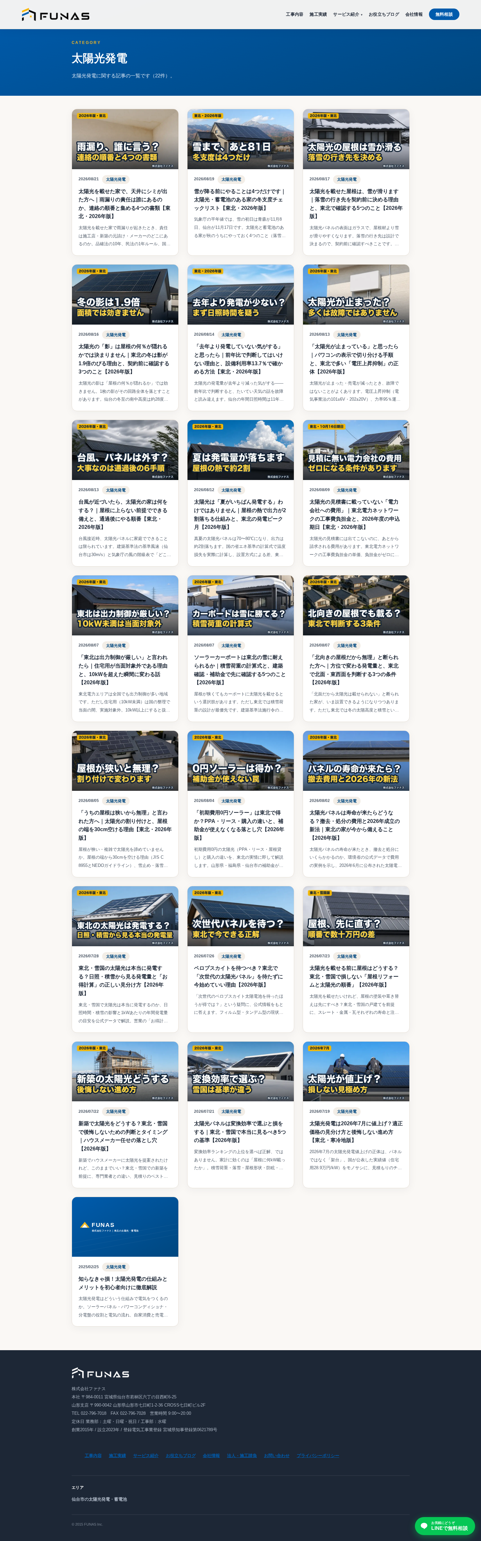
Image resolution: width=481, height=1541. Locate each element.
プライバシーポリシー (318, 1455)
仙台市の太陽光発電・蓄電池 (99, 1499)
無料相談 (444, 14)
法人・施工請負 (242, 1455)
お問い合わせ (277, 1455)
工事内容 (294, 14)
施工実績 (318, 14)
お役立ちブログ (384, 14)
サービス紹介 (346, 14)
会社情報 (414, 14)
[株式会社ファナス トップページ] (55, 14)
